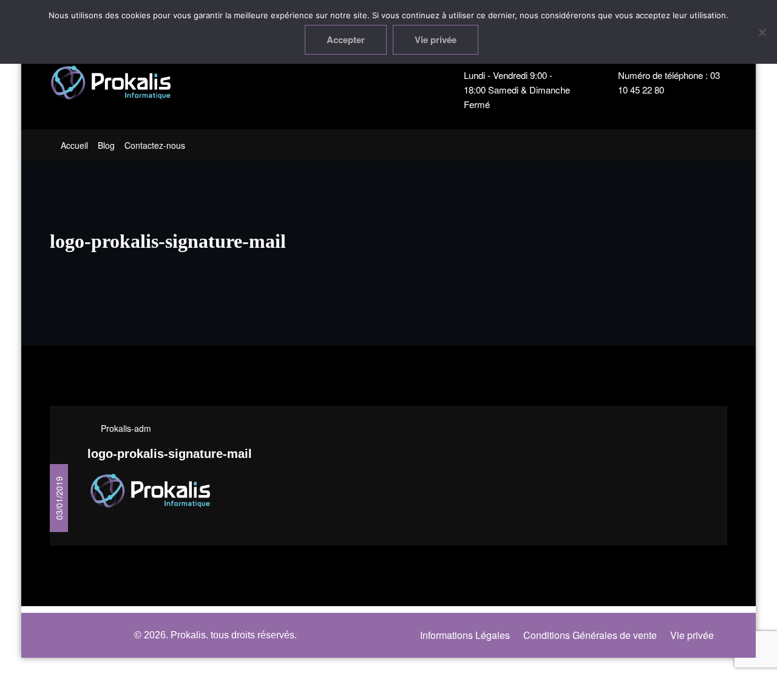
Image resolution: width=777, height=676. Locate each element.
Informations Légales (465, 635)
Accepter (346, 39)
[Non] (762, 32)
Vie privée (692, 635)
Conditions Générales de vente (590, 635)
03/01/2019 (59, 498)
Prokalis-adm (126, 428)
